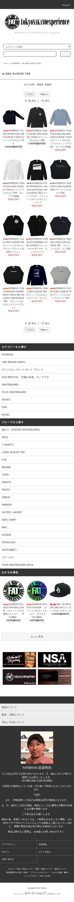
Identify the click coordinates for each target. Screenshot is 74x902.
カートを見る (45, 852)
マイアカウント (9, 844)
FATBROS (16, 63)
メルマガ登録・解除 (59, 872)
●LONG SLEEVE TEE (32, 63)
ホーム (6, 63)
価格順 (40, 84)
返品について (60, 869)
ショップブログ (30, 876)
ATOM (47, 876)
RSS (41, 876)
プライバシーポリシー (39, 872)
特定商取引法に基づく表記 (17, 872)
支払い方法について (25, 869)
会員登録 (43, 844)
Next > (44, 94)
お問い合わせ (8, 859)
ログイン (6, 852)
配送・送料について (44, 869)
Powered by (18, 894)
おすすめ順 (29, 84)
